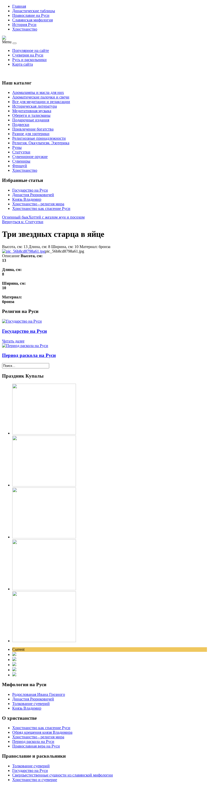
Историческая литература (34, 106)
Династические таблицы (33, 11)
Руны (17, 147)
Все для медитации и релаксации (41, 101)
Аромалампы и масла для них (38, 92)
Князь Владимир (26, 199)
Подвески (20, 124)
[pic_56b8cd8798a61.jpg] (23, 251)
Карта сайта (22, 64)
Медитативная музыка (31, 111)
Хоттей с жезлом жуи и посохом (57, 217)
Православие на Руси (30, 15)
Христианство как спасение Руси (41, 208)
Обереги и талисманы (31, 115)
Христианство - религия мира (38, 204)
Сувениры (21, 161)
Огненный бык (15, 217)
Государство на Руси (30, 190)
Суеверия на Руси (27, 55)
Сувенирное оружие (30, 156)
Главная (19, 6)
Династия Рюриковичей (33, 195)
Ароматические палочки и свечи (40, 97)
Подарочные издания (30, 120)
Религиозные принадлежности (39, 138)
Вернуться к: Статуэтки (22, 222)
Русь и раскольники (29, 59)
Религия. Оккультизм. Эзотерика (40, 143)
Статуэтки (21, 152)
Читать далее (13, 341)
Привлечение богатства (33, 129)
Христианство (24, 29)
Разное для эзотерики (30, 134)
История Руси (24, 24)
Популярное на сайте (30, 50)
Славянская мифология (32, 20)
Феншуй (19, 166)
